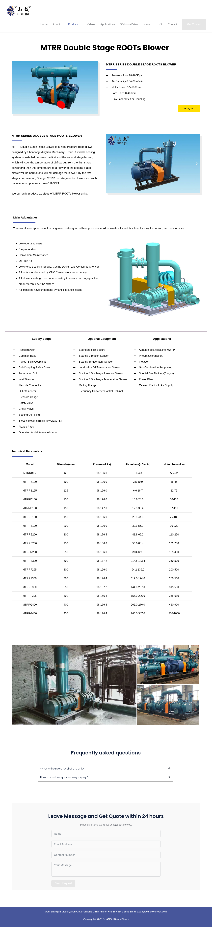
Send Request (63, 883)
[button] (194, 24)
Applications (107, 24)
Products (73, 24)
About (56, 24)
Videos (91, 24)
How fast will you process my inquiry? (64, 777)
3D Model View (129, 24)
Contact (172, 24)
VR (160, 24)
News (147, 24)
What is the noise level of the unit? (62, 768)
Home (44, 24)
